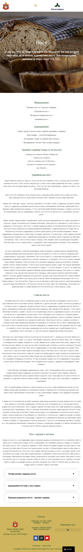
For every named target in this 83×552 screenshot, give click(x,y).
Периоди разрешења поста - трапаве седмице (29, 497)
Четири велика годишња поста (22, 474)
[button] (35, 5)
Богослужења (57, 9)
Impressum (36, 546)
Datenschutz (47, 546)
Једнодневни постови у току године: (24, 486)
